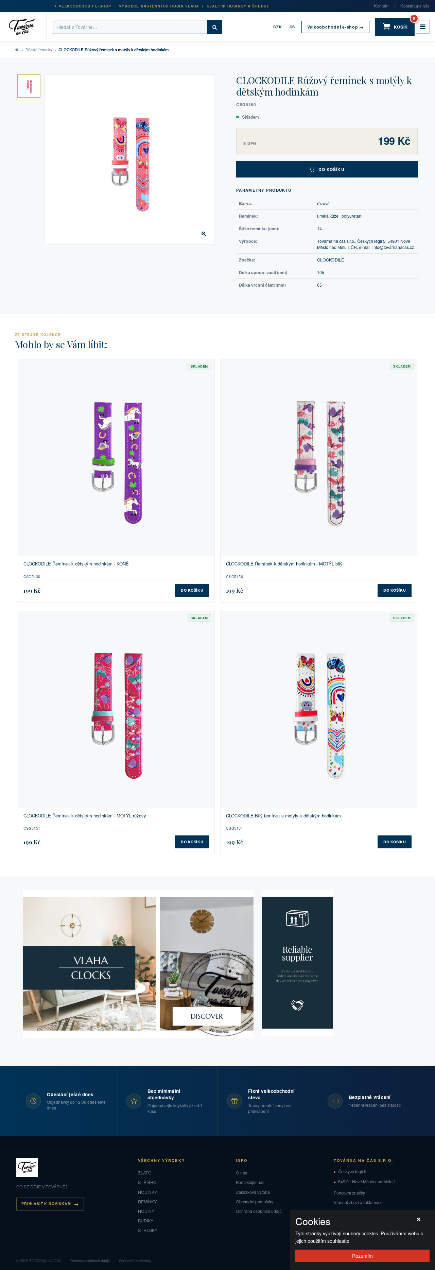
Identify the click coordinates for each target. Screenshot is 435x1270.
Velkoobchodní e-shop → (335, 27)
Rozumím (362, 1255)
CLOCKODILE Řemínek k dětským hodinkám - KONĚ (76, 564)
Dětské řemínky (38, 49)
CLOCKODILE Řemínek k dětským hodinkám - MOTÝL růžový (84, 816)
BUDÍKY (145, 1221)
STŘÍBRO (147, 1182)
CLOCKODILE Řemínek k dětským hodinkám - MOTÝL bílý (284, 564)
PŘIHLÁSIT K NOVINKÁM (46, 1203)
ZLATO (145, 1173)
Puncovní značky (349, 1193)
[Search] (214, 27)
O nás (241, 1173)
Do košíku (331, 169)
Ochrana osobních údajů (259, 1211)
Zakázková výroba (253, 1192)
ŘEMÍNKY (147, 1202)
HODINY (146, 1211)
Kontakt (381, 6)
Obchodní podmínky (254, 1202)
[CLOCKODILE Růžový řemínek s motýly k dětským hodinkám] (28, 86)
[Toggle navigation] (423, 27)
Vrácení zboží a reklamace (358, 1202)
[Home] (26, 26)
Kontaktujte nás (415, 6)
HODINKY (147, 1192)
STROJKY (147, 1230)
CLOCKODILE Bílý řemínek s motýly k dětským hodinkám (283, 816)
